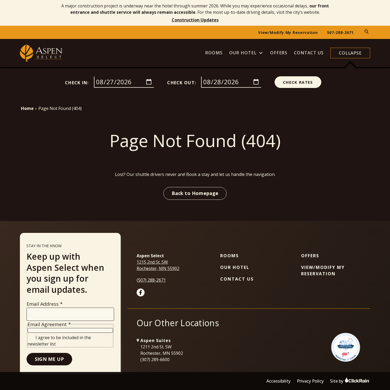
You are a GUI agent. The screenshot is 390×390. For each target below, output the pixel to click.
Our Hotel (243, 52)
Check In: (77, 83)
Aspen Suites (155, 340)
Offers (279, 52)
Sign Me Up (49, 359)
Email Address (45, 304)
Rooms (214, 52)
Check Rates (298, 82)
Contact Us (309, 52)
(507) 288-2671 (151, 280)
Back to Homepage (195, 193)
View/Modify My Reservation (288, 32)
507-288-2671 (340, 32)
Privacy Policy (310, 381)
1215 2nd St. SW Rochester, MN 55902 (158, 265)
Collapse (350, 53)
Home (27, 108)
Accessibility (278, 381)
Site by (337, 381)
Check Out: (181, 83)
